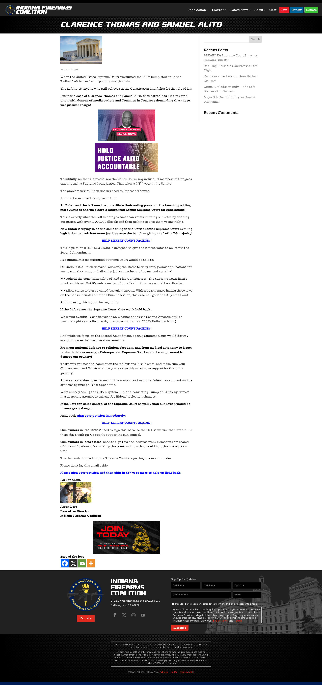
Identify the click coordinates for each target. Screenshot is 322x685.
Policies (163, 671)
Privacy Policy (220, 620)
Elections (219, 10)
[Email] (82, 563)
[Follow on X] (124, 615)
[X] (73, 563)
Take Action (197, 10)
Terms (238, 620)
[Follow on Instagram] (133, 615)
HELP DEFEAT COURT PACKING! (126, 240)
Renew (297, 9)
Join (284, 9)
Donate (311, 9)
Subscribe (179, 627)
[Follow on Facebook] (115, 615)
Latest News (239, 10)
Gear (273, 10)
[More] (91, 563)
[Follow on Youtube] (143, 615)
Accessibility (187, 671)
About (258, 10)
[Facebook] (65, 563)
